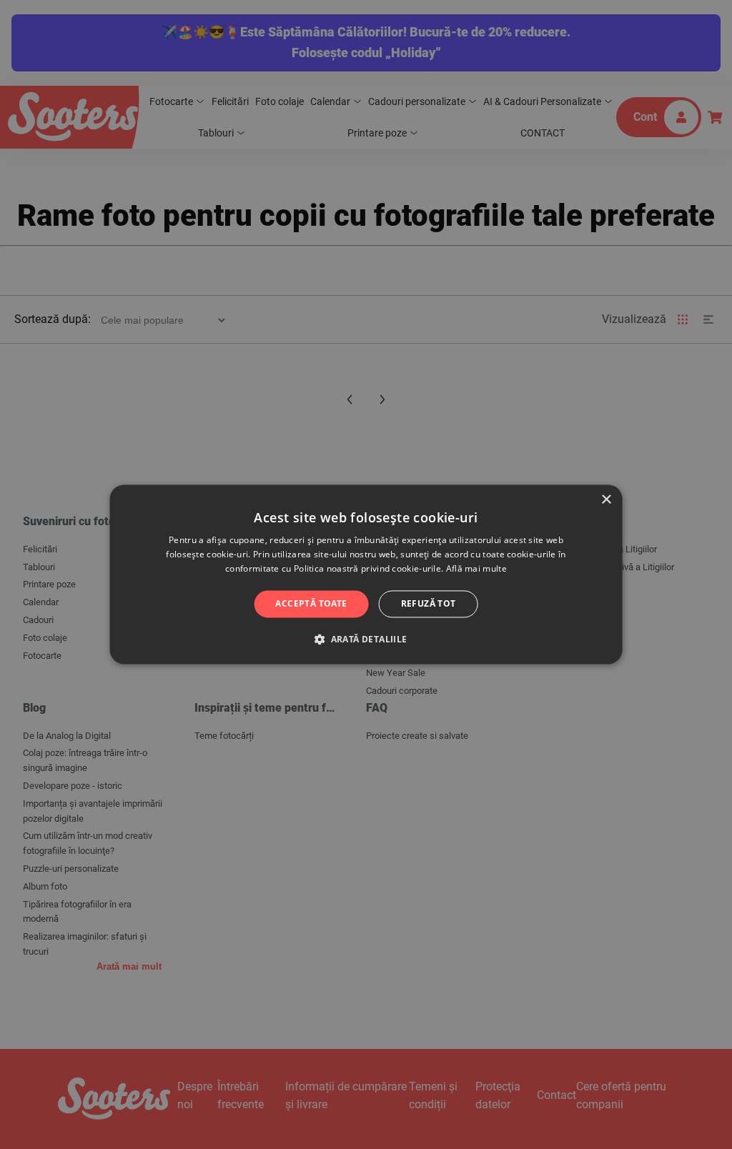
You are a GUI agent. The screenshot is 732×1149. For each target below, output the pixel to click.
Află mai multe (476, 568)
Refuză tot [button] (428, 603)
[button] (366, 639)
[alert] (366, 574)
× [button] (605, 499)
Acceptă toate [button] (311, 603)
